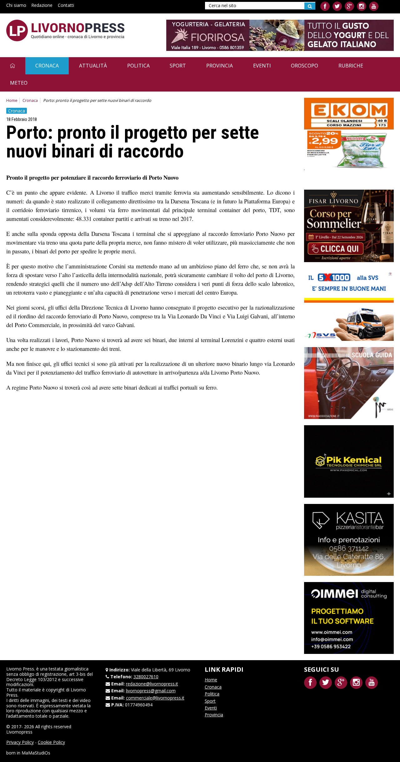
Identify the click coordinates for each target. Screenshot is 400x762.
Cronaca (47, 65)
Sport (178, 65)
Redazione (41, 5)
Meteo (19, 82)
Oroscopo (304, 65)
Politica (138, 65)
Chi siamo (16, 5)
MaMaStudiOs (36, 753)
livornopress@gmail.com (151, 691)
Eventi (262, 65)
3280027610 (145, 677)
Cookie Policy (51, 742)
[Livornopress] (65, 30)
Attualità (93, 65)
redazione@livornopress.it (152, 684)
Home (12, 100)
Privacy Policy (20, 742)
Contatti (66, 5)
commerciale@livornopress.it (155, 698)
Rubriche (350, 65)
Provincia (219, 65)
